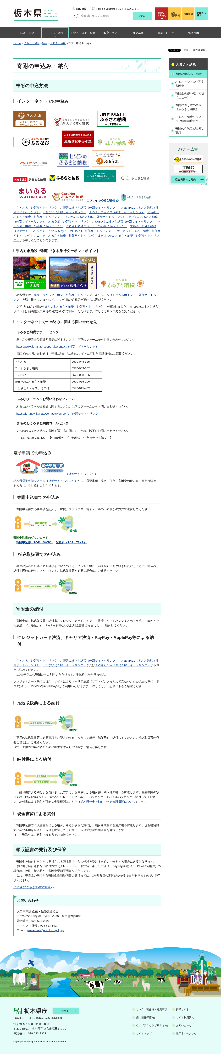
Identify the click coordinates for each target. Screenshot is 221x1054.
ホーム (17, 43)
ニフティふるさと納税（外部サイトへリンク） (67, 235)
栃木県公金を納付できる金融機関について (108, 801)
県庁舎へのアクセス (187, 1033)
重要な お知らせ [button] (162, 14)
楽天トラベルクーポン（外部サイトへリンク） (64, 295)
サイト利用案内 (185, 1017)
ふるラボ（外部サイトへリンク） (70, 221)
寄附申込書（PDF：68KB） (34, 542)
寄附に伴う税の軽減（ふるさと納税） (188, 107)
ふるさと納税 (58, 43)
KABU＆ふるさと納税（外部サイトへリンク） (125, 221)
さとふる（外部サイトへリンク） (38, 207)
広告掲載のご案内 (185, 179)
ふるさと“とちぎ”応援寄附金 (189, 83)
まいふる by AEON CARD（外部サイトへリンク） (81, 231)
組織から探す (201, 14)
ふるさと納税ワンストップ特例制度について (189, 119)
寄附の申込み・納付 (188, 74)
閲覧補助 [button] (81, 8)
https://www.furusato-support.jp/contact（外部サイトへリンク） (57, 346)
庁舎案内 (66, 1010)
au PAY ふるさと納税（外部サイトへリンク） (96, 216)
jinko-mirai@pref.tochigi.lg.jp (45, 930)
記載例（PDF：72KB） (71, 542)
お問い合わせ (184, 1025)
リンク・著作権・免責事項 (151, 1009)
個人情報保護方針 (146, 1017)
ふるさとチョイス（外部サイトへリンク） (116, 212)
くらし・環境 (31, 43)
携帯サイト (182, 1009)
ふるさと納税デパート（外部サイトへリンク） (96, 226)
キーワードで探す (76, 16)
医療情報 (188, 14)
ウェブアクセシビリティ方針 (153, 1025)
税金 (44, 43)
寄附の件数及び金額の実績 (189, 130)
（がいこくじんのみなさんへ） (117, 8)
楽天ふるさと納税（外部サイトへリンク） (90, 207)
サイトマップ (144, 1033)
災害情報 (175, 14)
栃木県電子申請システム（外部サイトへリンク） (45, 480)
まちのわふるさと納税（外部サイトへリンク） (75, 306)
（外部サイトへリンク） (82, 473)
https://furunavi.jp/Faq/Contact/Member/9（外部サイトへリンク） (58, 413)
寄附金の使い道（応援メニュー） (189, 95)
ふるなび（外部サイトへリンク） (64, 212)
